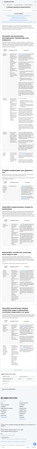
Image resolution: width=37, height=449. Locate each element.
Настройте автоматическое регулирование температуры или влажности (18, 15)
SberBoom (21, 406)
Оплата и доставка (5, 404)
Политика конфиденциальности (20, 445)
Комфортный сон (23, 197)
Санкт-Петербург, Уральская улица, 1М (9, 431)
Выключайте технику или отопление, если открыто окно (18, 20)
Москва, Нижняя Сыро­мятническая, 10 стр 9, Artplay (12, 429)
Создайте (19, 98)
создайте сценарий (23, 348)
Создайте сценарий (23, 270)
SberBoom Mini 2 (22, 411)
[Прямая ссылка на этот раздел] (11, 40)
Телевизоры (21, 404)
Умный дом (21, 417)
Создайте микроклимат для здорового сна (18, 17)
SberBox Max (22, 413)
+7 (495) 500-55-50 (5, 437)
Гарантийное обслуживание (7, 408)
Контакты (3, 413)
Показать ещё (4, 417)
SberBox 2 (21, 415)
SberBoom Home (22, 408)
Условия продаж (11, 445)
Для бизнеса (3, 410)
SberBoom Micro (22, 410)
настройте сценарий (21, 154)
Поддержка (3, 406)
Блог (2, 403)
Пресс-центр (3, 415)
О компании (3, 411)
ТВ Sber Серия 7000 (23, 403)
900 (1, 433)
